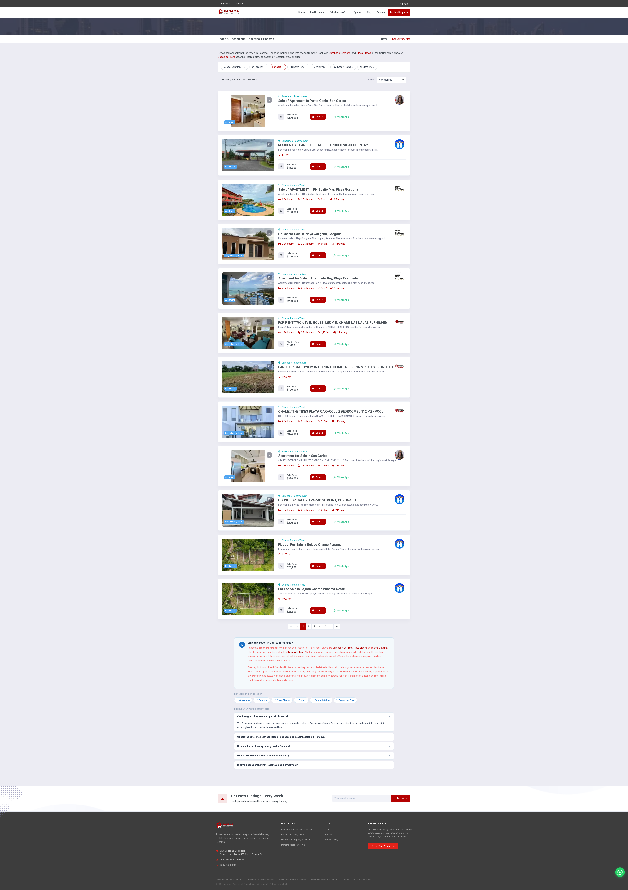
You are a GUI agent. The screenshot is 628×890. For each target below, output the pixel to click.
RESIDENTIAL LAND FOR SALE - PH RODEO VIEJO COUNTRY (323, 145)
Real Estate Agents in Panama (292, 880)
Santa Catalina (379, 647)
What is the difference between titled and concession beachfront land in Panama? (314, 737)
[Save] (269, 100)
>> (337, 626)
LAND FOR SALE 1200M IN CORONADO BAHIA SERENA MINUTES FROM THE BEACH (340, 367)
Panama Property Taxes (292, 834)
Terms (328, 829)
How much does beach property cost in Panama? (314, 746)
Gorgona (345, 53)
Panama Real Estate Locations (357, 880)
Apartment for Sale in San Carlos (303, 456)
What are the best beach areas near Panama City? (314, 755)
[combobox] (391, 80)
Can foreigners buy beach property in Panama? (314, 716)
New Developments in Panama (325, 880)
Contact (381, 12)
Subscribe (400, 798)
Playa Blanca (363, 53)
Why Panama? (338, 12)
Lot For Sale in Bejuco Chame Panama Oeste (311, 589)
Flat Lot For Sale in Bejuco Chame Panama (309, 545)
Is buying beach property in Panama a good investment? (314, 765)
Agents (357, 12)
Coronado (334, 53)
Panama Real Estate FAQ (293, 844)
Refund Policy (331, 839)
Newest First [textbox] (385, 79)
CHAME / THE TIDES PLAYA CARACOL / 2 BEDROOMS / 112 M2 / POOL (330, 411)
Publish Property (399, 12)
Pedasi (302, 700)
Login (405, 3)
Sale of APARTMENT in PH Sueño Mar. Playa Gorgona (318, 189)
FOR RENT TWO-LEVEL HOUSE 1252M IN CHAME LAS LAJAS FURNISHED (332, 323)
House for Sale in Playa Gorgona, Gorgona (310, 234)
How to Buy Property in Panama (296, 839)
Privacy (328, 834)
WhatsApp (342, 116)
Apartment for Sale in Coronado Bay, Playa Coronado (318, 278)
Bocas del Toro (226, 56)
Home (301, 12)
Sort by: (371, 80)
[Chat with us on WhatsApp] (620, 872)
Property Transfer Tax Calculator (296, 829)
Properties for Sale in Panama (229, 880)
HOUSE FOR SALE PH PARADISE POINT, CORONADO (317, 500)
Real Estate (316, 12)
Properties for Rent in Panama (260, 880)
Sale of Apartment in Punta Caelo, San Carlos (312, 101)
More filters (369, 67)
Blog (369, 12)
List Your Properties (384, 846)
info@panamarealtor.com (232, 859)
